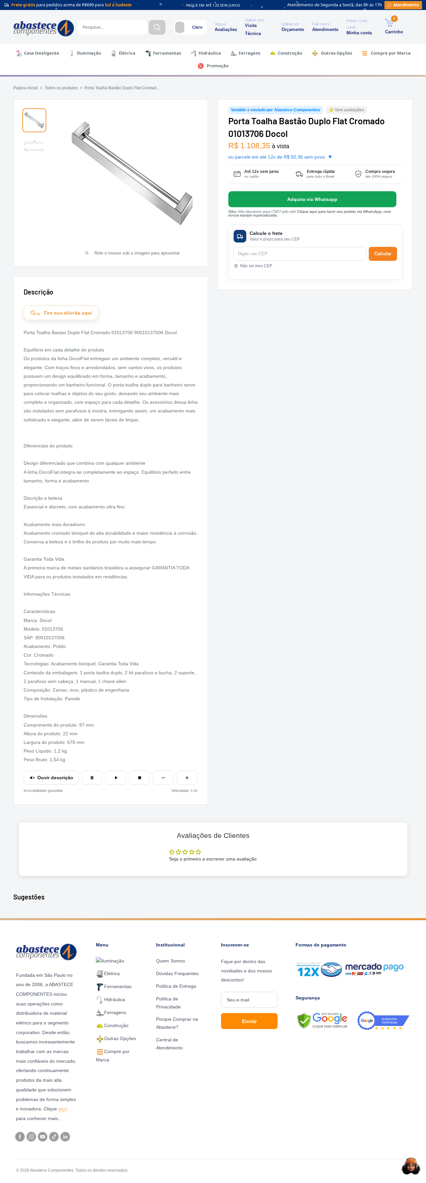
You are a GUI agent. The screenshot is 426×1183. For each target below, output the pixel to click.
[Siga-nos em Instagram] (31, 1136)
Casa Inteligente (41, 53)
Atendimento (325, 29)
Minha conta (359, 32)
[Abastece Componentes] (48, 951)
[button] (332, 110)
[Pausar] (92, 778)
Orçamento (293, 29)
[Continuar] (115, 778)
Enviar (249, 1021)
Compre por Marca (391, 53)
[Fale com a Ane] (411, 1166)
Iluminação (89, 53)
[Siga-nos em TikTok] (54, 1136)
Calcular (382, 253)
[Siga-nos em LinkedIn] (65, 1136)
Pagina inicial (25, 88)
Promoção (218, 66)
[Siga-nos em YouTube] (42, 1136)
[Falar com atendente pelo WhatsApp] (312, 199)
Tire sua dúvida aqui (64, 313)
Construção (290, 53)
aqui (62, 1108)
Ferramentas (167, 53)
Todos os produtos (61, 88)
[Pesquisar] (157, 27)
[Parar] (139, 778)
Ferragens (249, 53)
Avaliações (226, 29)
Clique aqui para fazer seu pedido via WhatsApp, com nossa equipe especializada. (309, 213)
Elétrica (127, 53)
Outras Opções (336, 53)
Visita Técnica (253, 29)
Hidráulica (210, 53)
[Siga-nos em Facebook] (20, 1136)
